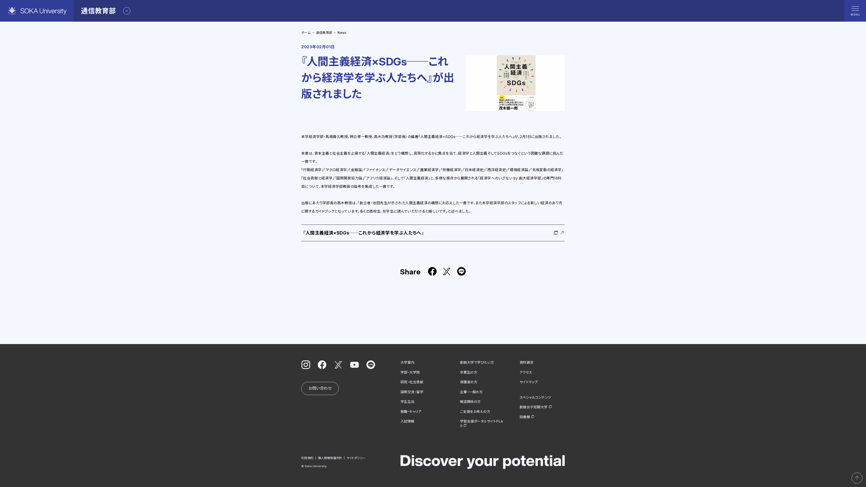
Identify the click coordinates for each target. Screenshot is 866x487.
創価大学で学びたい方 (477, 362)
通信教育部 (324, 32)
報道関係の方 (470, 402)
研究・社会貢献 (412, 382)
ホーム (306, 32)
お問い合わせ (320, 388)
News (342, 32)
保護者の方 (468, 382)
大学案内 (408, 362)
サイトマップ (529, 382)
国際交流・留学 (412, 392)
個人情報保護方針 (330, 458)
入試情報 (408, 421)
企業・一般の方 (471, 392)
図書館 (525, 417)
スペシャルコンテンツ (535, 397)
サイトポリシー (356, 458)
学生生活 (408, 402)
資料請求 (527, 362)
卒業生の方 (468, 372)
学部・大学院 (410, 372)
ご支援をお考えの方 (475, 411)
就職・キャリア (411, 411)
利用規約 (307, 458)
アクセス (526, 372)
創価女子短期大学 (534, 407)
